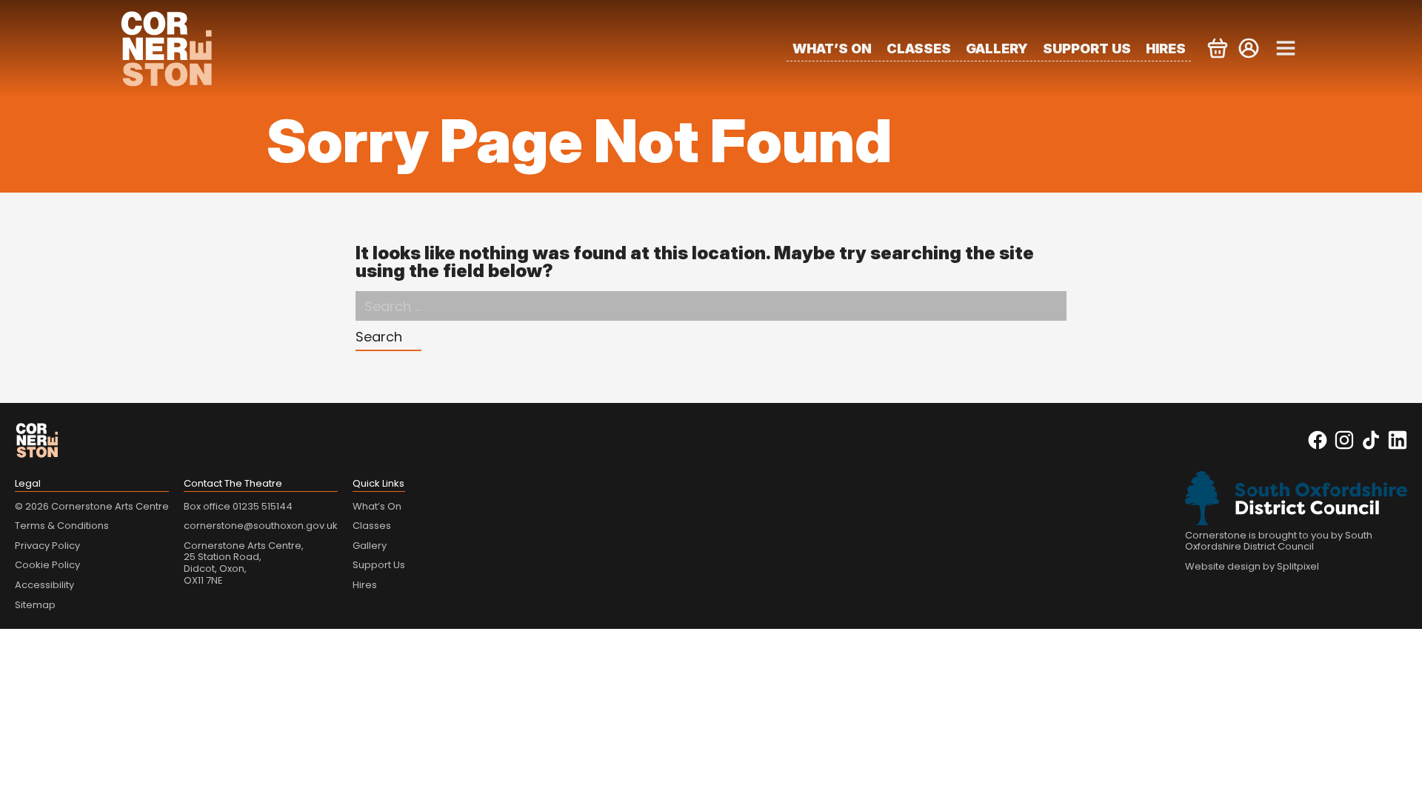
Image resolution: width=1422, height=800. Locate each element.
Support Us (1087, 48)
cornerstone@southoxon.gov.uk (261, 526)
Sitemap (35, 605)
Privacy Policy (47, 546)
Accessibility (44, 585)
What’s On (832, 48)
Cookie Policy (47, 565)
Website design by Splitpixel (1252, 566)
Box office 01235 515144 (238, 506)
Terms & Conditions (62, 526)
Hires (1166, 48)
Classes (919, 48)
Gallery (997, 48)
